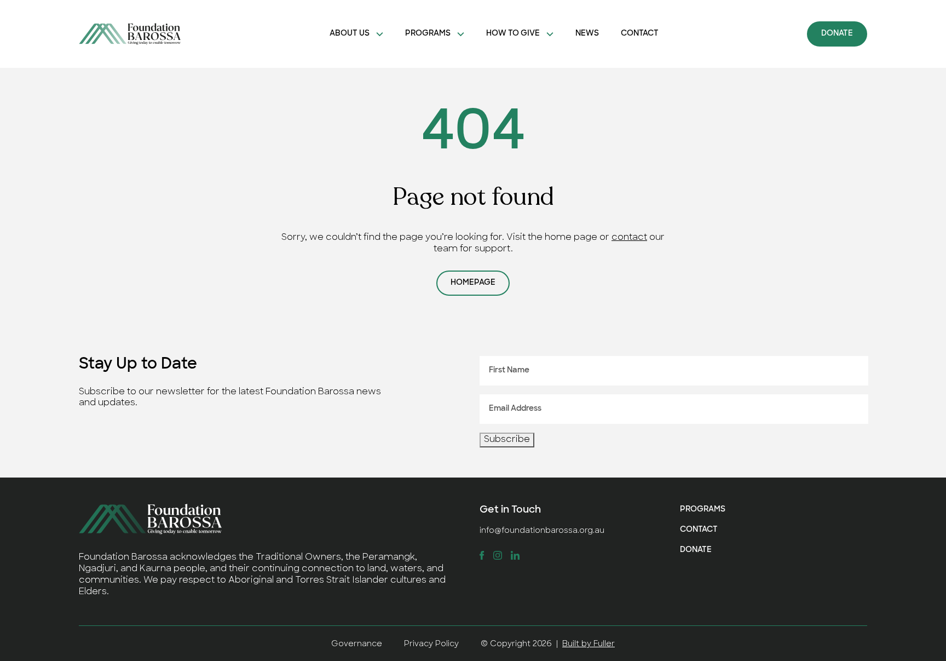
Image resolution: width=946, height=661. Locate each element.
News (587, 34)
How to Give (513, 34)
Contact (640, 34)
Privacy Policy (431, 644)
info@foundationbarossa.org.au (542, 531)
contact (629, 237)
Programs (428, 34)
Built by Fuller (588, 644)
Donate (837, 34)
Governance (356, 644)
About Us (350, 34)
